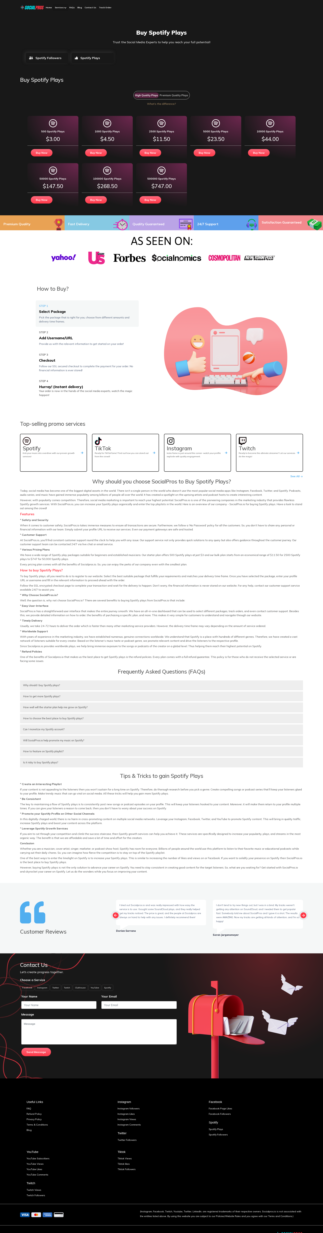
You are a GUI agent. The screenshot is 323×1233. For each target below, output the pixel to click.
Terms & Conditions (37, 1124)
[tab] (87, 313)
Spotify (107, 987)
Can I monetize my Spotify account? (44, 729)
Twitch (67, 987)
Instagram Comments (129, 1124)
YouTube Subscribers (38, 1158)
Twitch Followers (36, 1195)
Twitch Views (34, 1189)
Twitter (55, 987)
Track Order (105, 7)
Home (49, 7)
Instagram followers (129, 1108)
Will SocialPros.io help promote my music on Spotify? (53, 740)
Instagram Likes (126, 1113)
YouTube (95, 987)
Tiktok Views (125, 1158)
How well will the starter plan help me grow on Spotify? (55, 707)
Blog (79, 7)
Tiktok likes (124, 1163)
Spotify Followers (48, 58)
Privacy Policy (34, 1119)
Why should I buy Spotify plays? (41, 685)
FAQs (72, 7)
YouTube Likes (34, 1169)
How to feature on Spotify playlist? (43, 751)
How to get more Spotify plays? (41, 696)
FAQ (29, 1108)
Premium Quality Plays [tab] (174, 95)
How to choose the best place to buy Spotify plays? (53, 718)
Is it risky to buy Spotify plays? (40, 762)
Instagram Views (127, 1119)
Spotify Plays (90, 58)
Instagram (42, 987)
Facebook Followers (220, 1113)
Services (59, 7)
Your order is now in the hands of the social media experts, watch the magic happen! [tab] (85, 388)
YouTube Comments (37, 1174)
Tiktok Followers (127, 1169)
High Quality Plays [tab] (146, 95)
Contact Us (90, 7)
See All (295, 476)
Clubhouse (80, 987)
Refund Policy (34, 1113)
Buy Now (41, 152)
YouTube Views (35, 1163)
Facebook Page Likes (220, 1108)
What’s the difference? (161, 103)
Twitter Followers (127, 1139)
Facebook (27, 987)
